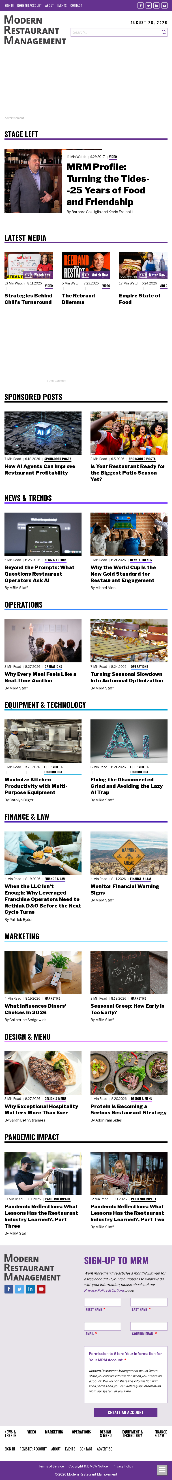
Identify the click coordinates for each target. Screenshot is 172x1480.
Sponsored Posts (57, 458)
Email (90, 1333)
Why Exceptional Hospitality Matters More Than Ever (41, 1109)
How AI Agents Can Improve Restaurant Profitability (39, 469)
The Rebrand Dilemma (78, 299)
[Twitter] (149, 5)
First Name (94, 1309)
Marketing (52, 998)
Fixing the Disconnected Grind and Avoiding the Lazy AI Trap (126, 786)
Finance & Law (55, 878)
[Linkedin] (156, 5)
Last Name (139, 1309)
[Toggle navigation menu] (162, 1470)
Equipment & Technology (53, 769)
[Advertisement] (86, 84)
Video (113, 156)
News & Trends (56, 559)
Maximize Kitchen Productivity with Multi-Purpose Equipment (35, 786)
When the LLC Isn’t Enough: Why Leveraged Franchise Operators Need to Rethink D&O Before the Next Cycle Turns (42, 899)
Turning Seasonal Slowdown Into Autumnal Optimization (126, 677)
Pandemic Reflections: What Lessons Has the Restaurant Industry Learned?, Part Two (127, 1213)
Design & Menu (55, 1098)
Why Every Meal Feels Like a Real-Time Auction (40, 677)
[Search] (164, 32)
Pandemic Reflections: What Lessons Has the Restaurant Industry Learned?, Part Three (41, 1216)
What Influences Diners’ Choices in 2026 (35, 1009)
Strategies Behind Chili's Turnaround (28, 299)
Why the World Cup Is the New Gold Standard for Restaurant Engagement (123, 573)
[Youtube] (164, 5)
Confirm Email (142, 1333)
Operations (53, 666)
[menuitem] (9, 5)
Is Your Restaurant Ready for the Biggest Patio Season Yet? (128, 472)
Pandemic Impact (58, 1198)
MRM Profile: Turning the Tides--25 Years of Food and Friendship (108, 184)
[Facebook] (141, 5)
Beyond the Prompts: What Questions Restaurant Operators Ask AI (39, 573)
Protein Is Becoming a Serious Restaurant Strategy (128, 1109)
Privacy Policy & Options (104, 1290)
